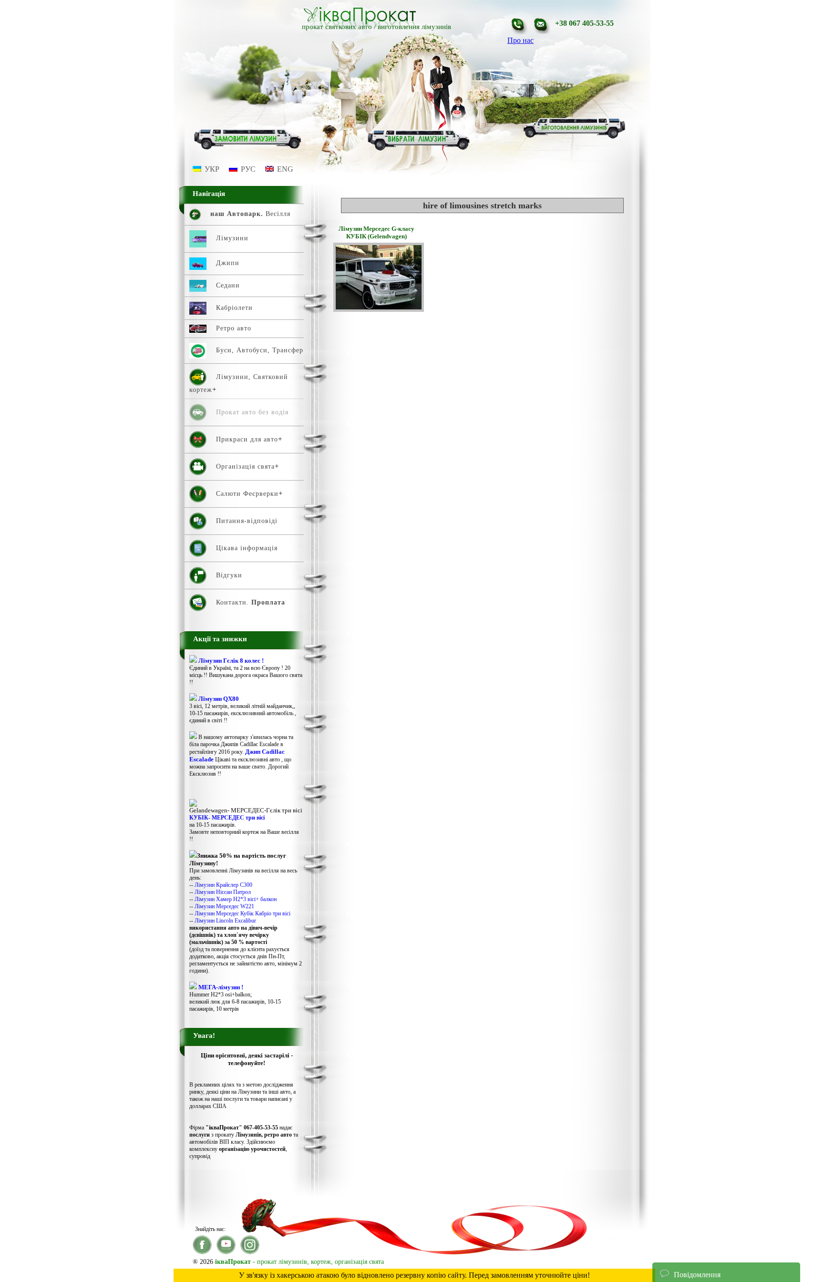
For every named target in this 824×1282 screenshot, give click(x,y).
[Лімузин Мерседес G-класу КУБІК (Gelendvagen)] (378, 309)
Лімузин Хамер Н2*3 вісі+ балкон (236, 899)
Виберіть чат (680, 1245)
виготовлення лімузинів (414, 27)
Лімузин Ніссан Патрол (223, 892)
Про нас (520, 40)
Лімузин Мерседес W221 (224, 906)
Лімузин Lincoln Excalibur (225, 920)
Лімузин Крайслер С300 (223, 885)
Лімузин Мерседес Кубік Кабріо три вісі (242, 913)
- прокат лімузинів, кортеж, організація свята (299, 1261)
